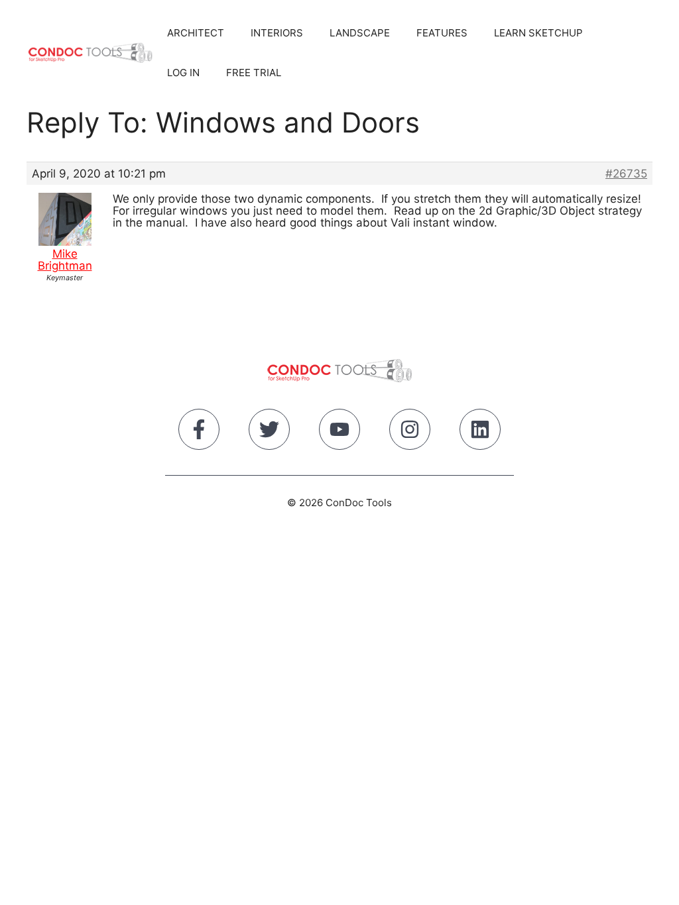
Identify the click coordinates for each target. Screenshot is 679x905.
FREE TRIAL (253, 72)
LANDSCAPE (360, 33)
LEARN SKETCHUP (538, 33)
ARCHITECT (195, 33)
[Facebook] (198, 432)
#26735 (626, 174)
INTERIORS (277, 33)
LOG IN (183, 72)
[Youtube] (339, 432)
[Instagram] (409, 432)
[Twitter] (269, 432)
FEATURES (441, 33)
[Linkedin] (480, 432)
